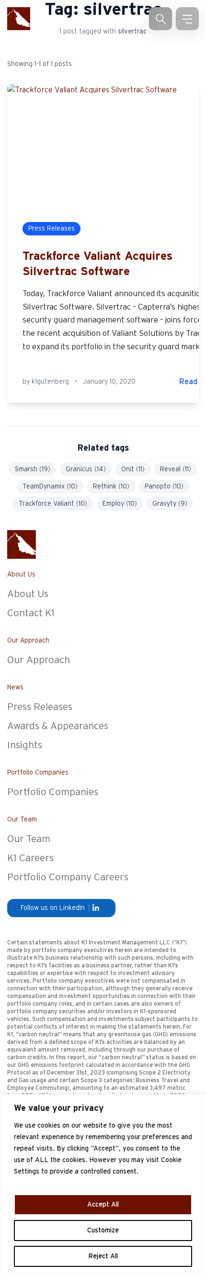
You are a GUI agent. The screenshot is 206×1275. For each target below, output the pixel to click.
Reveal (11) (175, 469)
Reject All (103, 1256)
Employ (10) (120, 503)
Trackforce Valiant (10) (53, 503)
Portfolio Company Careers (67, 877)
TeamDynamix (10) (50, 486)
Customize (103, 1230)
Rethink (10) (111, 486)
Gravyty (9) (169, 503)
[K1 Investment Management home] (18, 18)
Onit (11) (133, 469)
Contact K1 (31, 613)
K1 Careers (30, 858)
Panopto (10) (164, 486)
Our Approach (38, 660)
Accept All (103, 1204)
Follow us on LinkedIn (53, 908)
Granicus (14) (86, 469)
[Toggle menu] (187, 18)
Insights (24, 745)
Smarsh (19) (32, 469)
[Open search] (160, 18)
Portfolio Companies (52, 792)
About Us (27, 594)
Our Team (28, 839)
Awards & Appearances (57, 726)
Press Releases (39, 707)
